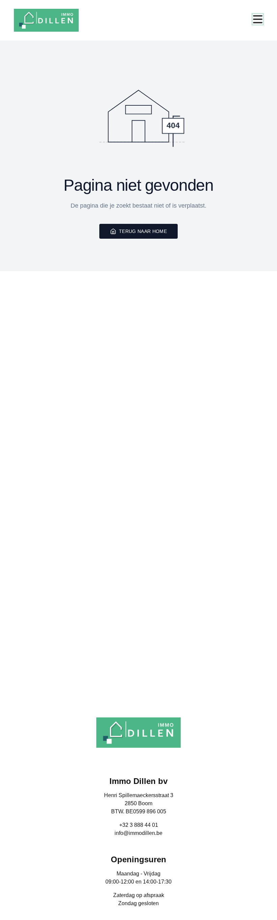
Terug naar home (143, 231)
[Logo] (46, 20)
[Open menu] (257, 19)
